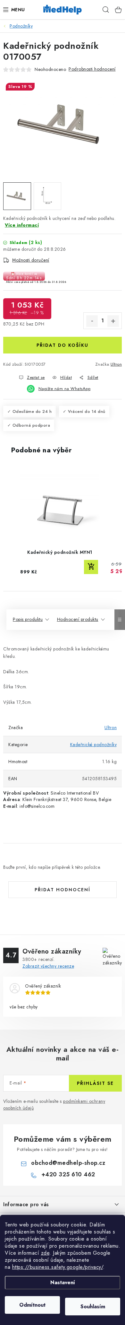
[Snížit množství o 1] (92, 321)
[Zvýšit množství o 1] (113, 321)
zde (45, 1253)
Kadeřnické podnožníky (93, 744)
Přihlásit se (95, 1083)
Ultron (116, 364)
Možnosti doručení (30, 260)
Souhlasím (92, 1306)
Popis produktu (28, 619)
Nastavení (62, 1282)
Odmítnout (32, 1305)
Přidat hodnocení (62, 889)
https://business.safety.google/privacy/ (57, 1267)
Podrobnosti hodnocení (92, 69)
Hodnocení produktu (77, 619)
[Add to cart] (91, 567)
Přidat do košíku (62, 345)
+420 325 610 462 (68, 1174)
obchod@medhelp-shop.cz (68, 1163)
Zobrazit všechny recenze (48, 966)
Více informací (22, 225)
